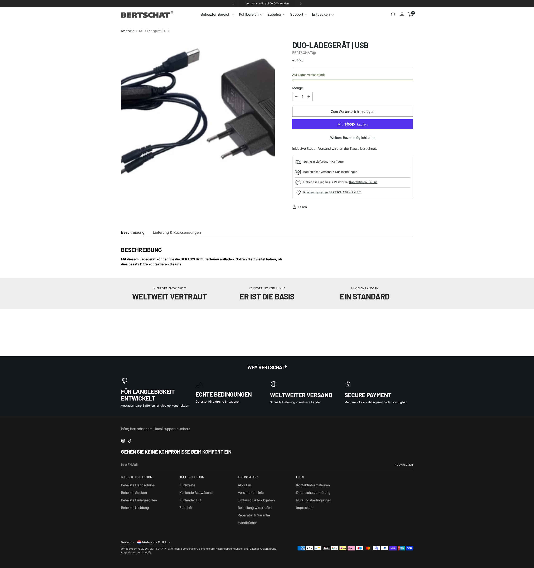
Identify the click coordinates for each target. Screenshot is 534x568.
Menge (297, 88)
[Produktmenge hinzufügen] (308, 96)
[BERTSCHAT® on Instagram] (123, 441)
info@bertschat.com (136, 429)
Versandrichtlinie (251, 493)
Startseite (127, 31)
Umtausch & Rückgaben (256, 500)
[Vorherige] (233, 3)
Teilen (302, 207)
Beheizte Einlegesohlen (139, 500)
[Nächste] (300, 3)
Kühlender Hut (190, 500)
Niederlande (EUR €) (155, 542)
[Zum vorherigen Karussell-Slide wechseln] (399, 325)
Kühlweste (187, 485)
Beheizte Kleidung (135, 508)
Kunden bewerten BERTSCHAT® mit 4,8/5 (332, 192)
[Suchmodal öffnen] (393, 14)
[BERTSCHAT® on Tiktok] (130, 441)
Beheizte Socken (134, 493)
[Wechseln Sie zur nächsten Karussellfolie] (409, 325)
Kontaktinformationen (313, 485)
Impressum (304, 508)
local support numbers (172, 429)
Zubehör (186, 508)
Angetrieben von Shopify (136, 552)
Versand (324, 148)
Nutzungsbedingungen (313, 500)
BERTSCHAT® (158, 548)
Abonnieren (404, 464)
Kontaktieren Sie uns (363, 182)
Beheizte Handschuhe (138, 485)
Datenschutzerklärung (313, 493)
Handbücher (247, 523)
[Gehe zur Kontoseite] (402, 14)
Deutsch (126, 542)
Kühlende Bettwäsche (196, 493)
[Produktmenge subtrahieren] (296, 96)
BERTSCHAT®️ (304, 53)
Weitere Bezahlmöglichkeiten (352, 138)
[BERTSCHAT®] (147, 14)
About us (245, 485)
